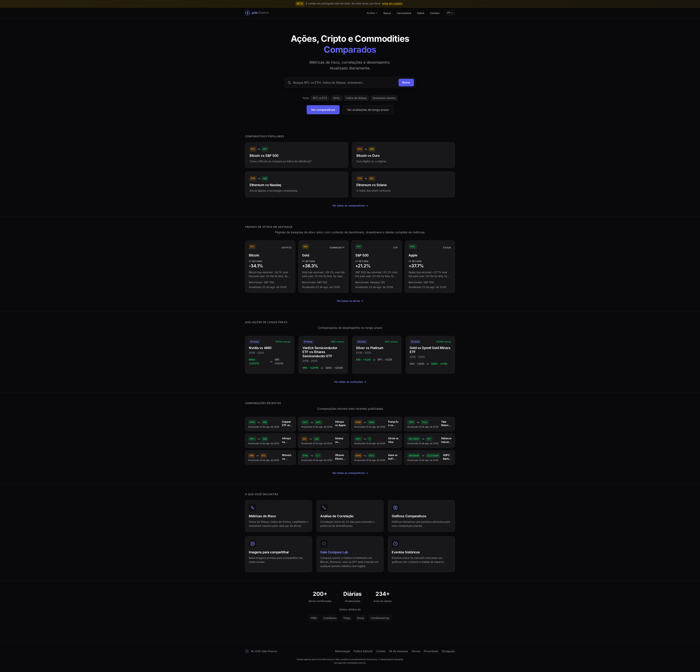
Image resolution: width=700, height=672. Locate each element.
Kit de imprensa (398, 651)
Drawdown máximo (384, 98)
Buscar (406, 82)
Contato (435, 12)
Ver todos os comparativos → (350, 205)
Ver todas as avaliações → (350, 381)
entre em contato (392, 3)
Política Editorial (363, 651)
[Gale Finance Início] (259, 12)
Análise (371, 12)
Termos (415, 651)
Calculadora (404, 12)
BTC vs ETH (320, 98)
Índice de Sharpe (356, 98)
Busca (387, 12)
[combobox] (344, 82)
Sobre (420, 12)
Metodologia (342, 651)
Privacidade (431, 651)
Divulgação (448, 651)
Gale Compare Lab (334, 552)
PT (448, 13)
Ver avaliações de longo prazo (368, 110)
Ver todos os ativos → (350, 300)
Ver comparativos (323, 110)
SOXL (336, 98)
